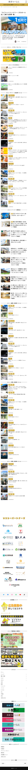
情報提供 (2, 746)
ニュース (2, 674)
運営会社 (2, 752)
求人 (2, 692)
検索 (25, 763)
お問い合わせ (3, 697)
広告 (2, 695)
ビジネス (2, 690)
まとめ (2, 680)
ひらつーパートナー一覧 (5, 613)
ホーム (2, 672)
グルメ (2, 678)
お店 (2, 682)
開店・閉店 (3, 676)
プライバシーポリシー (5, 750)
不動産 (2, 693)
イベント (2, 688)
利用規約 (2, 748)
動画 (2, 684)
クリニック (3, 686)
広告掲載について (4, 754)
